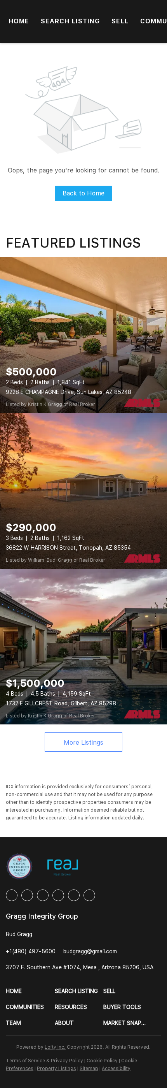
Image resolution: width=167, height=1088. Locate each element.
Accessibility (116, 1068)
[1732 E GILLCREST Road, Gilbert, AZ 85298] (83, 646)
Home (19, 21)
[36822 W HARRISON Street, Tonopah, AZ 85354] (83, 491)
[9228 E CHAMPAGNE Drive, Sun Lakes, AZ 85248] (83, 335)
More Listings (83, 742)
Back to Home (83, 193)
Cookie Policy (102, 1060)
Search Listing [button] (70, 21)
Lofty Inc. (55, 1047)
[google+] (89, 895)
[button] (30, 991)
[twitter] (43, 895)
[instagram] (58, 895)
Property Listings (56, 1068)
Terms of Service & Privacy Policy (44, 1060)
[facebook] (11, 895)
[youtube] (74, 895)
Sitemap (89, 1068)
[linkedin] (27, 895)
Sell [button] (119, 21)
